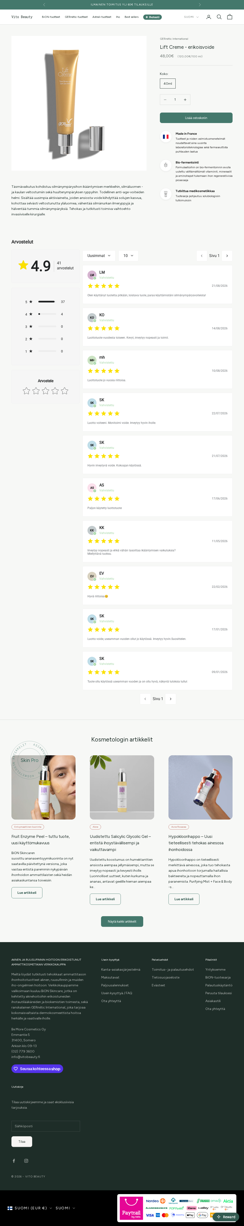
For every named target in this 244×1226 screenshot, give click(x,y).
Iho (118, 17)
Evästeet (158, 985)
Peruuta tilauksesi (218, 993)
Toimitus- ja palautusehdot (173, 970)
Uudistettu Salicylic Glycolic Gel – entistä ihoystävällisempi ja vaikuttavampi (120, 843)
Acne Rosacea (178, 826)
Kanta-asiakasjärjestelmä (120, 970)
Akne (95, 826)
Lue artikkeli (26, 893)
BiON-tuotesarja (218, 977)
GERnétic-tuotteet (76, 17)
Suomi (189, 17)
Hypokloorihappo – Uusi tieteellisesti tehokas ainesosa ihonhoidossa (196, 843)
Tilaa (21, 1141)
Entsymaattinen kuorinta (27, 826)
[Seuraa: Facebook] (13, 1160)
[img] (103, 286)
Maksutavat (110, 977)
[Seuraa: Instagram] (26, 1160)
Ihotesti (152, 17)
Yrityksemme (215, 970)
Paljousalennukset (115, 985)
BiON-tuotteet (51, 17)
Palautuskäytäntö (219, 985)
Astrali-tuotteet (101, 17)
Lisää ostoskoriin (196, 118)
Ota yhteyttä (111, 1001)
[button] (45, 301)
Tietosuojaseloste (165, 977)
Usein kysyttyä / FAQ (116, 993)
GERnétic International (174, 38)
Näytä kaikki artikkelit (122, 921)
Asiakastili (213, 1001)
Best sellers (131, 17)
